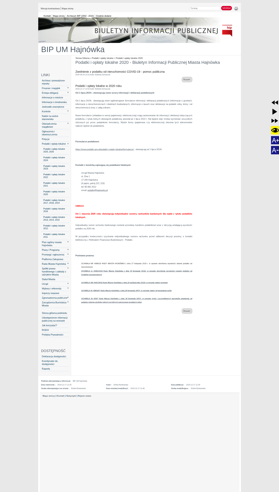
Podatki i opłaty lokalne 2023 (54, 167)
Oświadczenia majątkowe (49, 125)
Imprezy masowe (50, 293)
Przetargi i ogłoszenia (53, 254)
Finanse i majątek (51, 88)
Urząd (45, 284)
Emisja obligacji (50, 93)
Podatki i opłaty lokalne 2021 (54, 184)
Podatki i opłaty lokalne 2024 (54, 158)
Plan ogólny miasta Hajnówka (52, 244)
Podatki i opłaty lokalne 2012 (54, 227)
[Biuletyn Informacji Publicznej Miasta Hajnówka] (139, 28)
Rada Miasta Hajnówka (54, 264)
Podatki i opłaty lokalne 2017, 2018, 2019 (54, 201)
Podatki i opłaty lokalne (102, 58)
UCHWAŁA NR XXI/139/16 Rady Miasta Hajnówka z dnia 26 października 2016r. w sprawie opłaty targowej (124, 283)
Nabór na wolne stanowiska (50, 117)
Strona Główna (82, 58)
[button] (275, 102)
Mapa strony (68, 8)
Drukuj (236, 8)
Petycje (46, 139)
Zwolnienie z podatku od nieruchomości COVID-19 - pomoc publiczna (120, 71)
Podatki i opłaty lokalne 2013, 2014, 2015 (54, 218)
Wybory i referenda (51, 288)
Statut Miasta (48, 279)
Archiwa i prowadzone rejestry (53, 82)
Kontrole (46, 111)
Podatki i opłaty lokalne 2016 (54, 210)
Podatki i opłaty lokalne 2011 (54, 235)
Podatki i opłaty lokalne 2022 (54, 175)
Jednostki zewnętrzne (53, 106)
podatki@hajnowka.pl (97, 190)
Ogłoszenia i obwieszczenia (49, 133)
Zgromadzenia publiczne (54, 297)
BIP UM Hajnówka (73, 49)
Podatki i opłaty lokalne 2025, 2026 (54, 150)
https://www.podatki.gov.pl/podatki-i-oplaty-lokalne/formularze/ (104, 149)
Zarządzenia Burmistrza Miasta (54, 304)
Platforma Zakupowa (52, 259)
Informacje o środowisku (54, 102)
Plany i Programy (51, 250)
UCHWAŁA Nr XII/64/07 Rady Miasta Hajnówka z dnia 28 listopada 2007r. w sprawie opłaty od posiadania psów (126, 291)
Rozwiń (187, 79)
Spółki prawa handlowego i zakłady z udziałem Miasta (54, 271)
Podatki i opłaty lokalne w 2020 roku (98, 85)
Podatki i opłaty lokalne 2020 (129, 58)
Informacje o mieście (52, 97)
